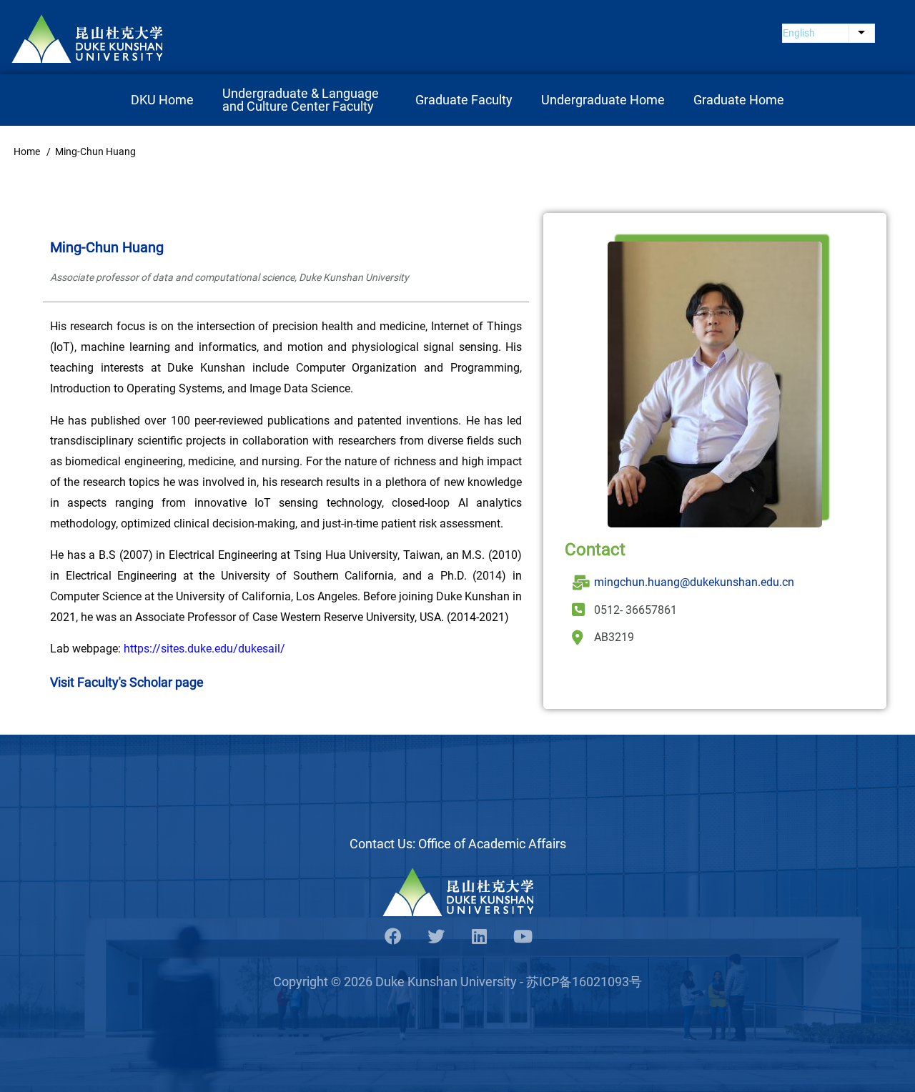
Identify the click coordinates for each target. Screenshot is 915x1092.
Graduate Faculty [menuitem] (464, 99)
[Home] (86, 38)
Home (27, 151)
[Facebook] (393, 937)
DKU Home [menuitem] (162, 99)
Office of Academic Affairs (492, 843)
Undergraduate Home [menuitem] (603, 99)
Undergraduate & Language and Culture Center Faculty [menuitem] (302, 100)
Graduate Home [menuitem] (738, 99)
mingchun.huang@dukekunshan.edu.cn (694, 582)
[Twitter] (436, 937)
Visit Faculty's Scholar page (127, 682)
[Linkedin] (479, 937)
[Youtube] (522, 937)
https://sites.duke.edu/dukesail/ (204, 648)
